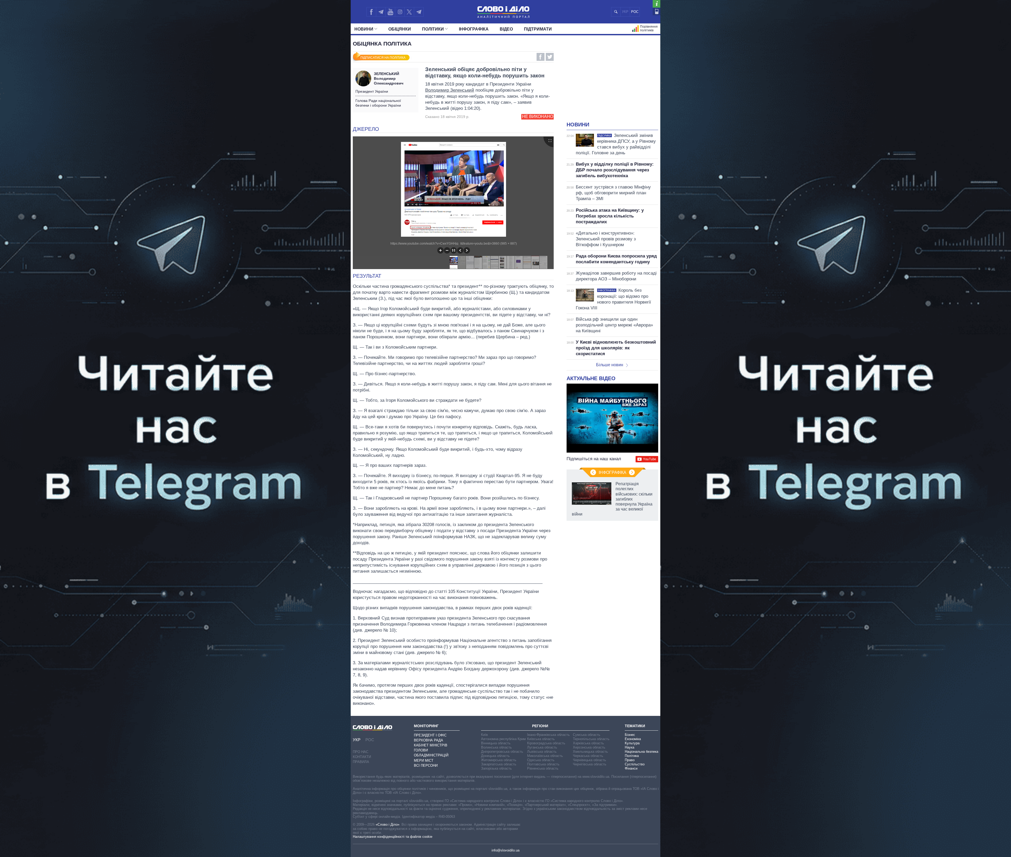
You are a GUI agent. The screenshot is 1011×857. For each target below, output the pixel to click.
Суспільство (635, 764)
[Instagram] (400, 12)
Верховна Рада (428, 740)
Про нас (360, 752)
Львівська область (542, 752)
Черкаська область (588, 756)
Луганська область (542, 747)
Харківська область (588, 743)
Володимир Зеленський (449, 90)
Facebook (540, 57)
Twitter (550, 57)
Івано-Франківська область (548, 735)
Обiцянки (399, 29)
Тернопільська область (591, 739)
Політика (632, 756)
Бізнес (630, 735)
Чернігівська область (589, 764)
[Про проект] (656, 4)
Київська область (541, 739)
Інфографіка (474, 29)
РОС (634, 12)
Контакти (362, 757)
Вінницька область (496, 743)
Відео (506, 29)
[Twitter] (409, 12)
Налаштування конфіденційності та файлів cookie (392, 837)
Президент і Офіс (430, 735)
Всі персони (426, 765)
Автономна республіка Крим (503, 739)
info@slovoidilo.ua (505, 850)
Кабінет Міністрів (430, 745)
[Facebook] (371, 12)
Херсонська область (589, 747)
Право (630, 760)
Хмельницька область (590, 752)
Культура (632, 743)
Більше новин (609, 365)
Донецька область (495, 756)
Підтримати (538, 29)
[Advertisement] (612, 81)
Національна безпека (641, 752)
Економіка (633, 739)
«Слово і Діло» (387, 824)
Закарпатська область (498, 764)
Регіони (540, 726)
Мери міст (423, 760)
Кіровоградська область (546, 743)
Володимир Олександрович (388, 78)
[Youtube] (390, 12)
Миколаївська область (545, 756)
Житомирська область (498, 760)
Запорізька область (496, 768)
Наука (629, 747)
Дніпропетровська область (502, 752)
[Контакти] (656, 11)
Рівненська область (542, 768)
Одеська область (540, 760)
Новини (363, 29)
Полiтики (433, 29)
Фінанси (631, 768)
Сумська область (586, 735)
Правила (361, 762)
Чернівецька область (589, 760)
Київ (484, 735)
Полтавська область (543, 764)
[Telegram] (380, 12)
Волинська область (496, 747)
